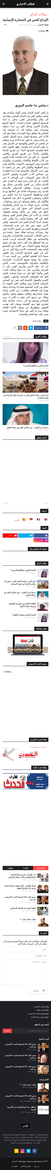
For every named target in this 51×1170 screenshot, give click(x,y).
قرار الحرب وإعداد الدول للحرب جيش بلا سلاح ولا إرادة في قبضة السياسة (25, 396)
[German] (30, 520)
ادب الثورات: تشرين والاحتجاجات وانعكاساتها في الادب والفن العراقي (22, 876)
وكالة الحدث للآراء (42, 1010)
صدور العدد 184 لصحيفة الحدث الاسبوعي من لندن (20, 898)
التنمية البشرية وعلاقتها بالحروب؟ (35, 366)
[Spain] (23, 520)
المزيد (17, 520)
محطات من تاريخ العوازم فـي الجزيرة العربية (21, 1108)
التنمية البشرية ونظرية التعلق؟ (24, 615)
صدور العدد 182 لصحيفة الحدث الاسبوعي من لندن (20, 1068)
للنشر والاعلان (26, 1166)
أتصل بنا (15, 1166)
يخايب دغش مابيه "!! (27, 919)
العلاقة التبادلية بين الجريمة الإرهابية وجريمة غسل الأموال (22, 605)
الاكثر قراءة (41, 868)
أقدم (5, 503)
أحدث (45, 503)
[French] (37, 520)
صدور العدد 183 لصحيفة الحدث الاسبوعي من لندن (20, 1056)
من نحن (36, 1166)
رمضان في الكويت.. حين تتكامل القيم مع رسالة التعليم (27, 428)
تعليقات (10, 868)
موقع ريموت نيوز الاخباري (40, 1017)
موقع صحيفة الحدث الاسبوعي (38, 1014)
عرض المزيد (7, 336)
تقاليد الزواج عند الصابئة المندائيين (23, 908)
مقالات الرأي (38, 14)
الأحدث (25, 868)
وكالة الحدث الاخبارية (41, 1007)
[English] (45, 520)
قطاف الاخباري (25, 4)
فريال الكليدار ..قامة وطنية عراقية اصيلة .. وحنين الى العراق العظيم (19, 887)
